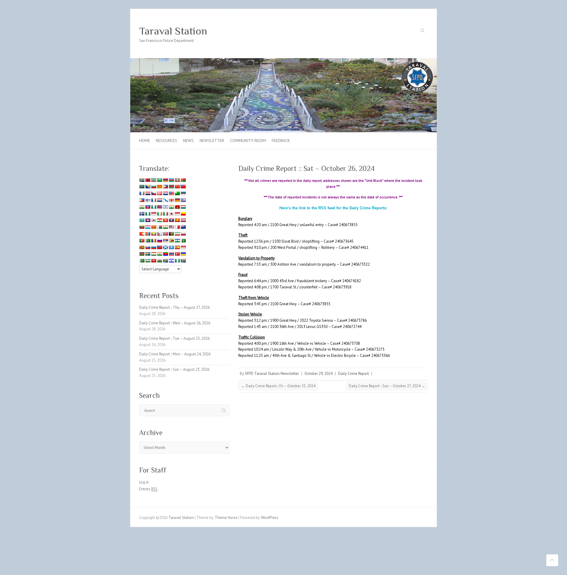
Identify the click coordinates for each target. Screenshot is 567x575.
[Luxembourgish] (147, 227)
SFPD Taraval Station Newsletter (272, 373)
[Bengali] (141, 186)
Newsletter (212, 140)
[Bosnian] (147, 186)
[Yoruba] (177, 260)
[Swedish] (147, 253)
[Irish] (159, 213)
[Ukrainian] (183, 253)
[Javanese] (177, 213)
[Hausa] (153, 207)
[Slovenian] (153, 247)
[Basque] (177, 180)
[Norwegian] (165, 233)
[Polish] (183, 233)
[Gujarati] (141, 207)
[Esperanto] (177, 193)
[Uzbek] (147, 260)
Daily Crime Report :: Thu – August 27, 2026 (174, 307)
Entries (148, 488)
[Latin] (177, 220)
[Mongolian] (147, 233)
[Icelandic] (141, 213)
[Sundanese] (183, 247)
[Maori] (183, 227)
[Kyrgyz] (165, 220)
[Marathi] (141, 233)
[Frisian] (159, 200)
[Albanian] (147, 180)
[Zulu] (183, 260)
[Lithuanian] (141, 227)
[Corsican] (141, 193)
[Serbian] (165, 240)
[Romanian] (153, 240)
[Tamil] (159, 253)
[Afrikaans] (141, 180)
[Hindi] (171, 207)
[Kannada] (183, 213)
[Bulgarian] (153, 186)
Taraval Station (173, 31)
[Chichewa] (171, 186)
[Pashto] (171, 233)
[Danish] (159, 193)
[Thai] (171, 253)
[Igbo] (147, 213)
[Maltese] (177, 227)
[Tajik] (153, 253)
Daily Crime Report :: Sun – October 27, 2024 (387, 385)
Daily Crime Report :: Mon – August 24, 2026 (175, 354)
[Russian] (159, 240)
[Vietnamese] (153, 260)
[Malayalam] (165, 227)
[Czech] (153, 193)
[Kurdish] (159, 220)
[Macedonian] (153, 227)
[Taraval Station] (283, 60)
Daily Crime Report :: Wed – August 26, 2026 (174, 323)
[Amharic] (153, 180)
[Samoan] (159, 247)
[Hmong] (177, 207)
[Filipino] (141, 200)
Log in (144, 482)
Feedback (281, 140)
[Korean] (153, 220)
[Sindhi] (183, 240)
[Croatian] (147, 193)
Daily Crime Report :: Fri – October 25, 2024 (278, 385)
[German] (177, 200)
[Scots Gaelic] (165, 247)
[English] (171, 193)
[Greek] (183, 200)
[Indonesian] (153, 213)
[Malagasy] (159, 227)
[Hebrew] (165, 207)
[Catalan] (159, 186)
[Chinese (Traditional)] (183, 186)
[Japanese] (171, 213)
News (188, 140)
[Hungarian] (183, 207)
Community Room (248, 140)
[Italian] (165, 213)
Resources (166, 140)
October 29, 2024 (318, 373)
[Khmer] (147, 220)
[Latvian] (183, 220)
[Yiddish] (171, 260)
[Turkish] (177, 253)
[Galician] (165, 200)
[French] (153, 200)
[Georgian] (171, 200)
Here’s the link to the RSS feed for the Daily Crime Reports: (333, 208)
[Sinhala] (141, 247)
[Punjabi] (147, 240)
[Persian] (177, 233)
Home (144, 140)
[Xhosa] (165, 260)
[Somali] (171, 247)
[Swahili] (141, 253)
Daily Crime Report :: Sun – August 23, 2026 (174, 369)
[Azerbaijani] (171, 180)
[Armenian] (165, 180)
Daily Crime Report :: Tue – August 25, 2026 (174, 338)
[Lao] (171, 220)
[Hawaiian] (159, 207)
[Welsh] (159, 260)
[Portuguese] (141, 240)
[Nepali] (159, 233)
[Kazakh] (141, 220)
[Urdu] (141, 260)
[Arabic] (159, 180)
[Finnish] (147, 200)
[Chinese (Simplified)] (177, 186)
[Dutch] (165, 193)
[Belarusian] (183, 180)
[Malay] (171, 227)
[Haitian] (147, 207)
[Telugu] (165, 253)
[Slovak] (147, 247)
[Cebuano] (165, 186)
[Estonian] (183, 193)
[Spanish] (177, 247)
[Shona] (171, 240)
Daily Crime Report (353, 373)
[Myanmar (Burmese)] (153, 233)
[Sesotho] (177, 240)
